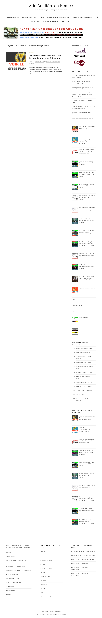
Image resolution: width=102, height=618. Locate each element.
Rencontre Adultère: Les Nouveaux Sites (83, 551)
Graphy (55, 614)
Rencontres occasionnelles (33, 17)
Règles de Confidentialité (14, 582)
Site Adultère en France (51, 5)
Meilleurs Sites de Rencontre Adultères (82, 559)
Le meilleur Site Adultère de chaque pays (18, 570)
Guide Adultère (13, 17)
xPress (78, 362)
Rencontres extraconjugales (58, 17)
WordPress (45, 614)
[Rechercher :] (97, 17)
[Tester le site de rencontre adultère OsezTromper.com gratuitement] (80, 50)
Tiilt (77, 395)
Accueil (8, 552)
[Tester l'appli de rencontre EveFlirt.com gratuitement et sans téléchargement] (80, 62)
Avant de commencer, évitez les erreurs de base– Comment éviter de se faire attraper (83, 94)
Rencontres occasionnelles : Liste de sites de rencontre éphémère (45, 57)
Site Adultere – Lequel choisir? (15, 566)
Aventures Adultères (51, 22)
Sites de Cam (35, 22)
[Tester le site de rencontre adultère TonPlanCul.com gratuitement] (80, 56)
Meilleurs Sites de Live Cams (79, 563)
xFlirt (77, 352)
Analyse (31, 53)
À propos (65, 22)
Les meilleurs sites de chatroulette (82, 118)
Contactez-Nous (11, 590)
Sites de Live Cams (12, 574)
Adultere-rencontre (82, 366)
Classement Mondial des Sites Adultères (83, 555)
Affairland (78, 386)
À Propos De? (10, 586)
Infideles (78, 382)
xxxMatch (78, 372)
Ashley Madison (80, 376)
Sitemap (8, 594)
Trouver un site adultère (82, 17)
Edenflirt (78, 348)
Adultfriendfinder (81, 356)
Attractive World (81, 399)
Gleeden (78, 390)
